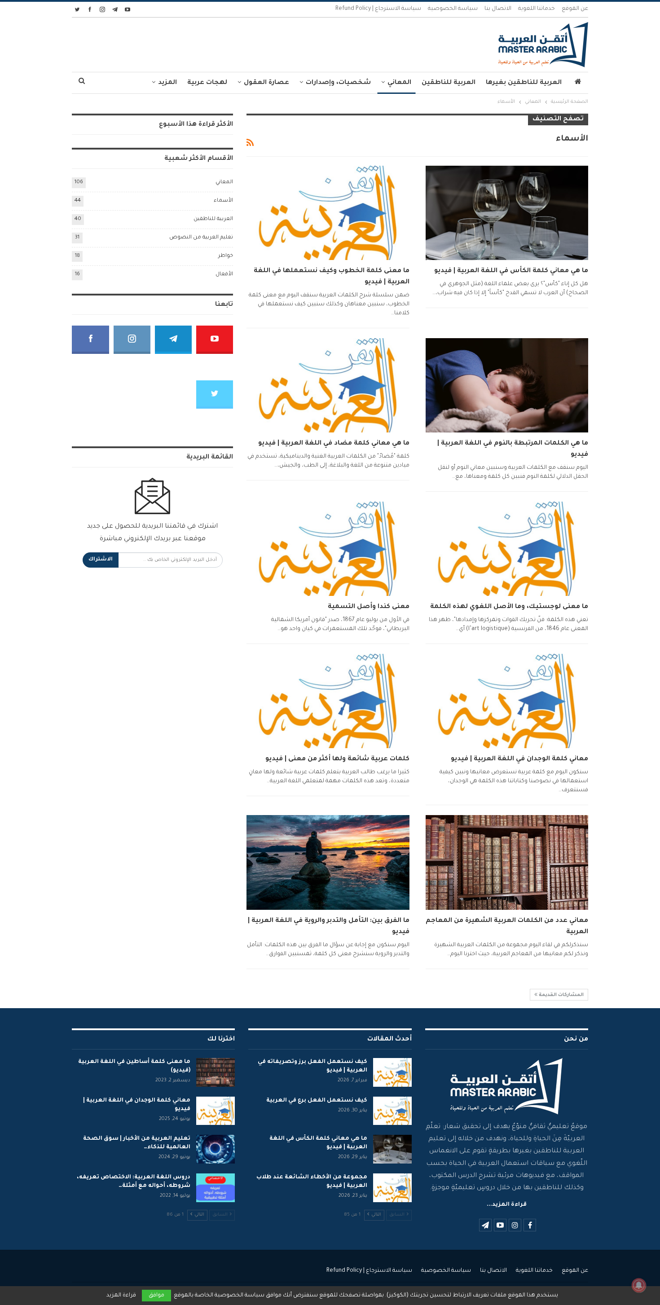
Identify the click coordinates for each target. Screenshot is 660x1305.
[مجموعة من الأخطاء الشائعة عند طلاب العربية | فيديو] (392, 1187)
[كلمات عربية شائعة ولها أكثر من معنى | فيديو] (327, 701)
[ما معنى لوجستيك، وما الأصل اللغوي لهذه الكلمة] (507, 549)
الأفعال (224, 275)
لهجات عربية (207, 83)
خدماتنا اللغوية (536, 9)
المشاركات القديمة (560, 995)
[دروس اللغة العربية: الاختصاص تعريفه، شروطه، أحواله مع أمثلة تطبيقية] (215, 1187)
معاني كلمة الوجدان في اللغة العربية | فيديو (519, 759)
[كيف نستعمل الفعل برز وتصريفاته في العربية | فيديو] (392, 1072)
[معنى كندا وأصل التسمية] (327, 549)
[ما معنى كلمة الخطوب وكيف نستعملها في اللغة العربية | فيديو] (327, 213)
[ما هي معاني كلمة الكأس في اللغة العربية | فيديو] (507, 213)
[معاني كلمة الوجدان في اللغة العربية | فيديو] (507, 701)
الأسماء (223, 201)
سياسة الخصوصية (453, 9)
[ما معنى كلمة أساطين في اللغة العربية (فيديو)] (215, 1072)
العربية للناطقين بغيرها (524, 83)
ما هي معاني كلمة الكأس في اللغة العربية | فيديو (511, 271)
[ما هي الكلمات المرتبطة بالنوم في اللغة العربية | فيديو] (507, 385)
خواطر (225, 256)
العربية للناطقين (448, 83)
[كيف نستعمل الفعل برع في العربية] (392, 1111)
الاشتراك (100, 560)
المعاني (399, 83)
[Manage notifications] (639, 1285)
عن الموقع (575, 9)
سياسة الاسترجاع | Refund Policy (378, 9)
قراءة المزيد (121, 1295)
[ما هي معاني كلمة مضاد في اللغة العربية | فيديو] (327, 385)
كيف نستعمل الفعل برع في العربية (316, 1101)
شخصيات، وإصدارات (338, 83)
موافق (156, 1295)
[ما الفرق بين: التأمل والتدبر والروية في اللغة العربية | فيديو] (327, 862)
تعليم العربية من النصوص (201, 238)
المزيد (167, 83)
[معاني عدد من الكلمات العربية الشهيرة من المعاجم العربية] (507, 862)
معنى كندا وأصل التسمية (368, 607)
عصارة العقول (266, 83)
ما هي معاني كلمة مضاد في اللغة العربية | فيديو (333, 443)
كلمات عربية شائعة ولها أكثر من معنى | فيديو (337, 759)
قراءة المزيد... (507, 1205)
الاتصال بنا (497, 9)
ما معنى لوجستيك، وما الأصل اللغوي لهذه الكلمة (509, 607)
